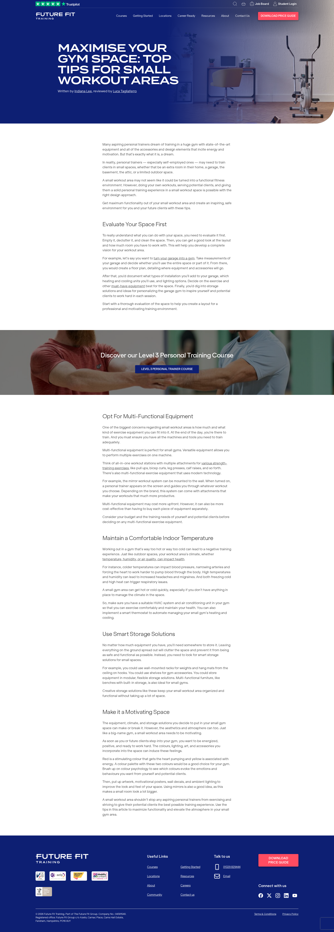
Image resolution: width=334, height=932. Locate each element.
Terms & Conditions (265, 914)
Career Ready (186, 16)
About (225, 16)
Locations (165, 16)
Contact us (187, 894)
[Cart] (243, 4)
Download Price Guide (278, 16)
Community (154, 894)
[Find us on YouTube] (294, 895)
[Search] (235, 4)
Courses (121, 16)
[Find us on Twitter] (269, 895)
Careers (186, 885)
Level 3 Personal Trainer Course (167, 369)
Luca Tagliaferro (125, 91)
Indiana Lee (83, 91)
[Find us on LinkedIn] (286, 895)
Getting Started (143, 16)
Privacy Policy (290, 914)
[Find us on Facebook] (260, 895)
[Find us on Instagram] (277, 895)
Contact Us (242, 16)
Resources (208, 16)
